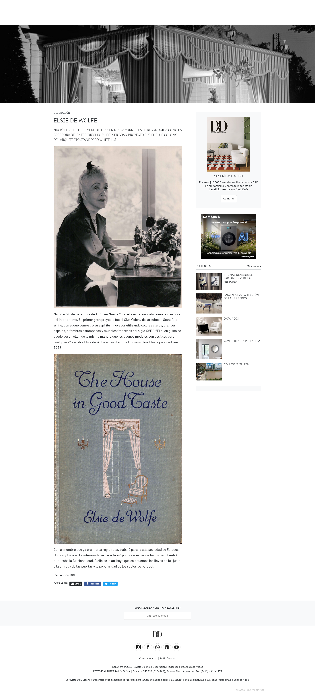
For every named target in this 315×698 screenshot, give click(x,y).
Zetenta (260, 690)
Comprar (228, 198)
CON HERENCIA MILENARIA (242, 341)
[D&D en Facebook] (148, 647)
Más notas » (254, 266)
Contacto (172, 658)
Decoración (62, 113)
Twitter (112, 584)
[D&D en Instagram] (139, 647)
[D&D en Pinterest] (167, 647)
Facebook (94, 584)
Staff (162, 658)
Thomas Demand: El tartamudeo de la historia (238, 278)
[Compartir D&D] (157, 647)
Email (77, 584)
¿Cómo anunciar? (148, 658)
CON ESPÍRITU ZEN (236, 364)
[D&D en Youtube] (176, 647)
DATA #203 (231, 318)
